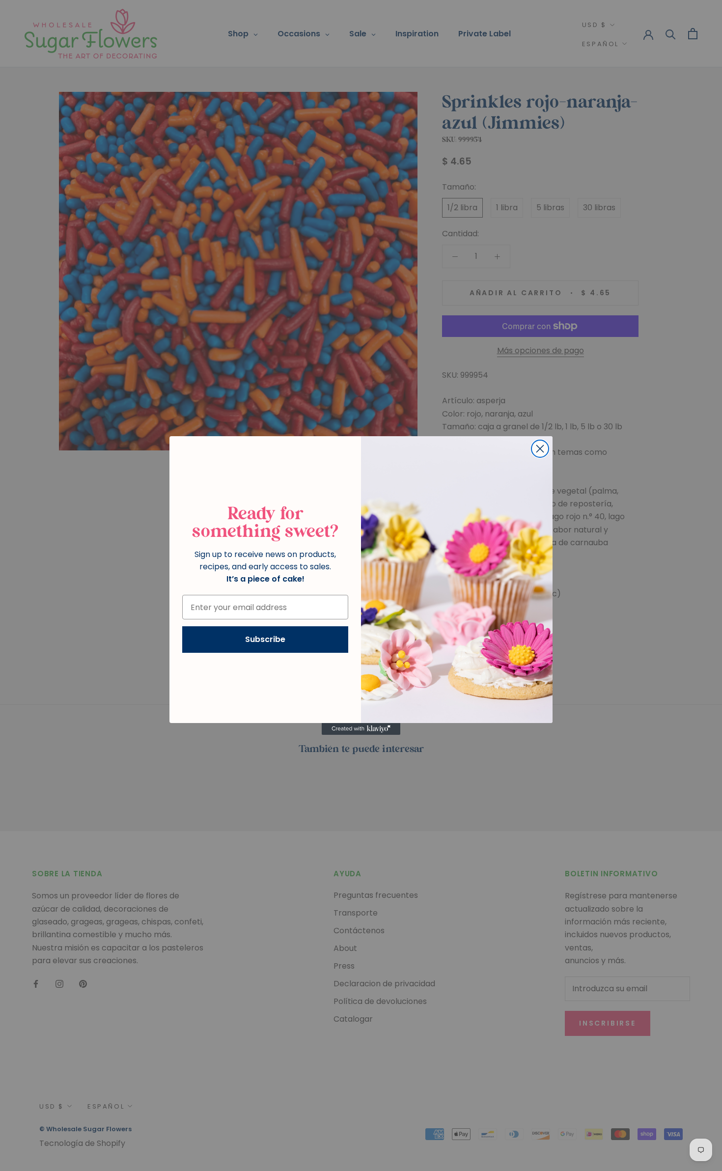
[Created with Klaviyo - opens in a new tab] (361, 729)
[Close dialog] (540, 448)
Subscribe (265, 639)
